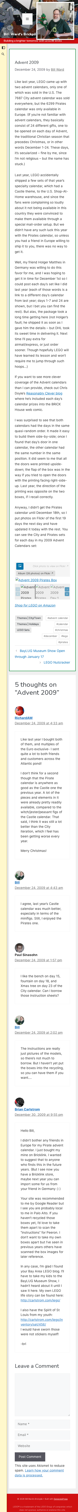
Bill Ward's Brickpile (21, 34)
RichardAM (24, 718)
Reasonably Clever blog (44, 393)
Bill (17, 882)
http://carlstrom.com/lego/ (40, 1300)
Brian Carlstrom (27, 1109)
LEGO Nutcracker (57, 662)
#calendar (62, 624)
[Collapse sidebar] (3, 47)
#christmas (61, 629)
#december (50, 636)
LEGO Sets (23, 629)
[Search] (3, 54)
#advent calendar (58, 617)
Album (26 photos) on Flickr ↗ (35, 573)
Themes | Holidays (28, 624)
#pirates (63, 642)
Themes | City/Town (29, 617)
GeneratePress (61, 1499)
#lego (64, 636)
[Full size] (19, 566)
